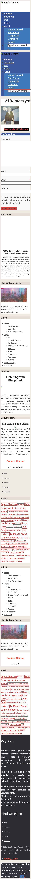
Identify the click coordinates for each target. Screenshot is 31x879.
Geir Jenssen (14, 517)
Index (6, 23)
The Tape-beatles (14, 549)
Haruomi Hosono (21, 520)
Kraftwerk (5, 534)
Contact (11, 42)
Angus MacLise (9, 504)
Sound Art (9, 17)
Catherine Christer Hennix (13, 510)
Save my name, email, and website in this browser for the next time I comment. (15, 200)
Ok (21, 876)
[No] (24, 877)
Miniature (8, 365)
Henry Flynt (17, 523)
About (7, 26)
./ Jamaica (12, 357)
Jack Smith (9, 527)
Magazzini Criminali (23, 538)
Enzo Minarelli (5, 517)
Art (9, 337)
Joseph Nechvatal (12, 530)
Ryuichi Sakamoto (22, 544)
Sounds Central (15, 29)
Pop (6, 20)
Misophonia (13, 35)
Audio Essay (12, 329)
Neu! (12, 541)
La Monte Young (18, 534)
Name (15, 171)
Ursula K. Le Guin (14, 555)
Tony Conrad (15, 552)
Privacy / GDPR (11, 858)
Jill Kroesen (17, 527)
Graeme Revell (24, 517)
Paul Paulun (13, 32)
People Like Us (11, 544)
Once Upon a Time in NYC (18, 345)
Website (4, 188)
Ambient (8, 13)
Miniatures (13, 39)
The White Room (14, 326)
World (10, 351)
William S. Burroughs (10, 558)
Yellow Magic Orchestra (14, 561)
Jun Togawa (22, 530)
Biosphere (20, 505)
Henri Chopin (7, 523)
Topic (6, 334)
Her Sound (12, 343)
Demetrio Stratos (23, 514)
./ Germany (12, 354)
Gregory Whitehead (7, 520)
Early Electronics (14, 340)
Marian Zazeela (6, 541)
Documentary (10, 362)
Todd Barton (5, 552)
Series (6, 323)
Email (15, 179)
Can (7, 508)
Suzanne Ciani (18, 547)
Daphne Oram (12, 514)
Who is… (11, 348)
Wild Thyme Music (15, 331)
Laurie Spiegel (8, 537)
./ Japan (11, 359)
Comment (5, 139)
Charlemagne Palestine (15, 511)
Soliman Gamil (7, 546)
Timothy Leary (25, 549)
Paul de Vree (19, 541)
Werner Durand (25, 555)
